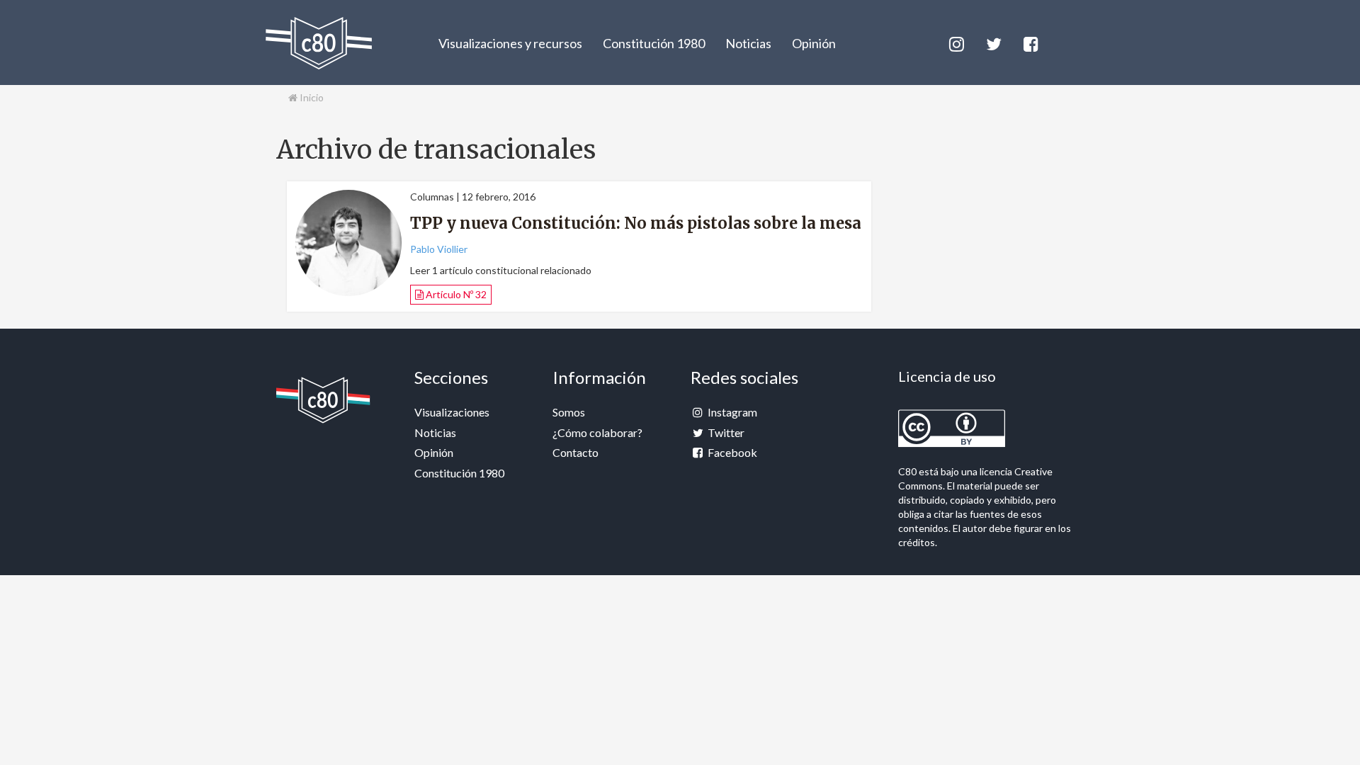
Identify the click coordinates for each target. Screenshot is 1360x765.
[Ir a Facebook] (1030, 42)
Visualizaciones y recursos (510, 43)
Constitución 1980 (654, 43)
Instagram (731, 412)
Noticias (748, 43)
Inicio (311, 97)
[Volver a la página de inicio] (319, 43)
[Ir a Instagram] (955, 42)
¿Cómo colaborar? (597, 432)
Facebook (731, 452)
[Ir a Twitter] (992, 42)
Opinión (814, 43)
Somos (568, 412)
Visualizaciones (451, 412)
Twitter (725, 432)
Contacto (575, 452)
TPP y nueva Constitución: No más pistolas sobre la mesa (635, 223)
